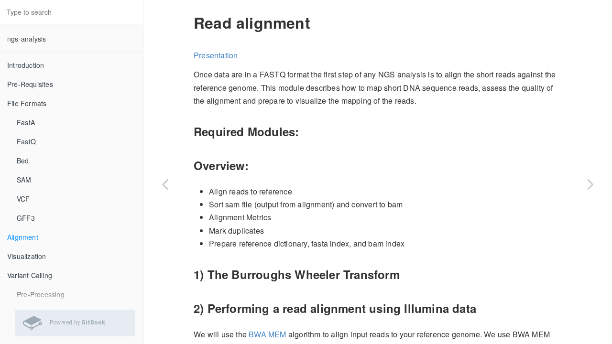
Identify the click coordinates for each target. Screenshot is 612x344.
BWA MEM (267, 334)
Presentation (216, 55)
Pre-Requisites (30, 84)
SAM (24, 179)
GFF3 (26, 218)
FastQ (26, 141)
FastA (26, 122)
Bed (23, 160)
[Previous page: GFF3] (164, 184)
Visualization (26, 256)
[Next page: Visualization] (590, 184)
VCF (23, 199)
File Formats (26, 103)
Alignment (22, 237)
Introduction (25, 65)
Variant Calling (29, 275)
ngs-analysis (26, 38)
